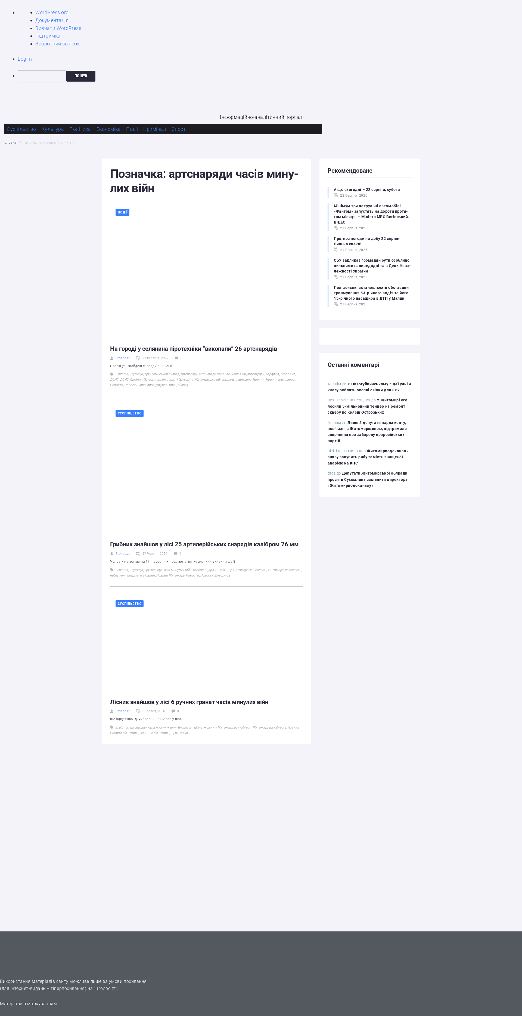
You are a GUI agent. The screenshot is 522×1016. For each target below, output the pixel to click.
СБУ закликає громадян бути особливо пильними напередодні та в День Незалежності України (372, 265)
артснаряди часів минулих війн (222, 374)
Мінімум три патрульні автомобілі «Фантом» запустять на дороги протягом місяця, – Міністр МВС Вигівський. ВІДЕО (371, 214)
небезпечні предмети (126, 575)
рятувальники (166, 385)
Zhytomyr (136, 374)
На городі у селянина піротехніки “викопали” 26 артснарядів (193, 348)
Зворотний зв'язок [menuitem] (57, 44)
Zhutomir (122, 374)
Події (122, 212)
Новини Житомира (280, 380)
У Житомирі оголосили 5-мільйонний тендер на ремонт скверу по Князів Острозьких (368, 406)
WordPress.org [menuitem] (52, 12)
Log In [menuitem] (25, 59)
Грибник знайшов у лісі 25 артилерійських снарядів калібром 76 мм (204, 544)
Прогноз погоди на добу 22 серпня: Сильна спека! (368, 241)
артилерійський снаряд (162, 374)
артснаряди (189, 374)
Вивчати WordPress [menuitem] (58, 28)
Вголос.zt (123, 358)
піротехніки (179, 733)
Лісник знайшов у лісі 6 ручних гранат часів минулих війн (189, 702)
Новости (116, 385)
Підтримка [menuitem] (48, 36)
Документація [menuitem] (52, 20)
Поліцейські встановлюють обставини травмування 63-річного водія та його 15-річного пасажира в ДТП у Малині (371, 293)
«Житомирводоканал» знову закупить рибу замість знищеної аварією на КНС (368, 457)
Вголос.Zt (288, 374)
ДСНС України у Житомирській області (149, 380)
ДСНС (114, 380)
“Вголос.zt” (105, 988)
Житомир (186, 380)
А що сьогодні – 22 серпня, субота (367, 189)
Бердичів (272, 374)
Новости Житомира (139, 385)
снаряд (183, 385)
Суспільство (129, 413)
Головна (10, 142)
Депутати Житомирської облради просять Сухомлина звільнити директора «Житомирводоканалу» (368, 479)
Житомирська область (211, 380)
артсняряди (256, 374)
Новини (259, 380)
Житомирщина (240, 380)
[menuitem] (270, 76)
